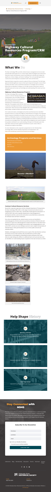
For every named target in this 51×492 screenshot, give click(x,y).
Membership (19, 461)
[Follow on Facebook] (22, 467)
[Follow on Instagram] (24, 467)
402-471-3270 (9, 480)
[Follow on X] (27, 467)
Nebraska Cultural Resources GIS (14, 142)
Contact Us (29, 480)
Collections (8, 461)
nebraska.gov (25, 487)
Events (32, 461)
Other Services (10, 146)
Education (26, 461)
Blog (13, 461)
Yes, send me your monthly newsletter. (19, 444)
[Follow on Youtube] (29, 467)
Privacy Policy (43, 462)
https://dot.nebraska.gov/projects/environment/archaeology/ (19, 131)
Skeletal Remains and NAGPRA (14, 140)
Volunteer (37, 461)
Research (9, 144)
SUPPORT (28, 479)
